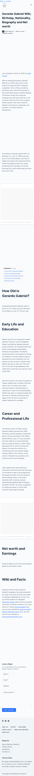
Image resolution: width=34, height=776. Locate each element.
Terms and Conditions (21, 729)
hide (13, 268)
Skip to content (5, 1)
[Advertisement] (17, 54)
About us (5, 727)
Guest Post (5, 732)
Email (5, 680)
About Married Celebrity (10, 744)
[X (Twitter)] (5, 721)
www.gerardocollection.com (12, 617)
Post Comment (9, 710)
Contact (13, 727)
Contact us (6, 752)
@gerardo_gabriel (8, 602)
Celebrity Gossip (7, 33)
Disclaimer (6, 749)
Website (6, 686)
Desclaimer (22, 727)
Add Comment (8, 692)
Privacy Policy (7, 729)
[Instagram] (8, 721)
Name (5, 674)
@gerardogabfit (20, 607)
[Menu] (31, 4)
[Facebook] (2, 721)
